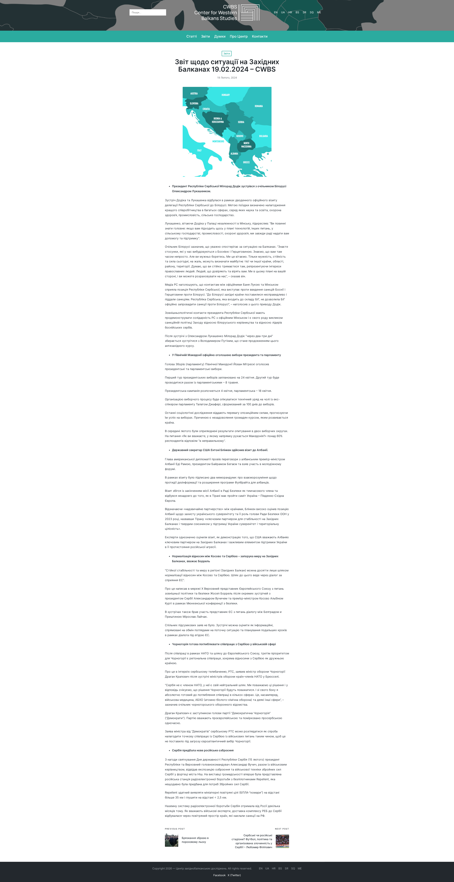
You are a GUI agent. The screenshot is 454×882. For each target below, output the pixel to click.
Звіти (226, 53)
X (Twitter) (234, 875)
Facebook (219, 875)
